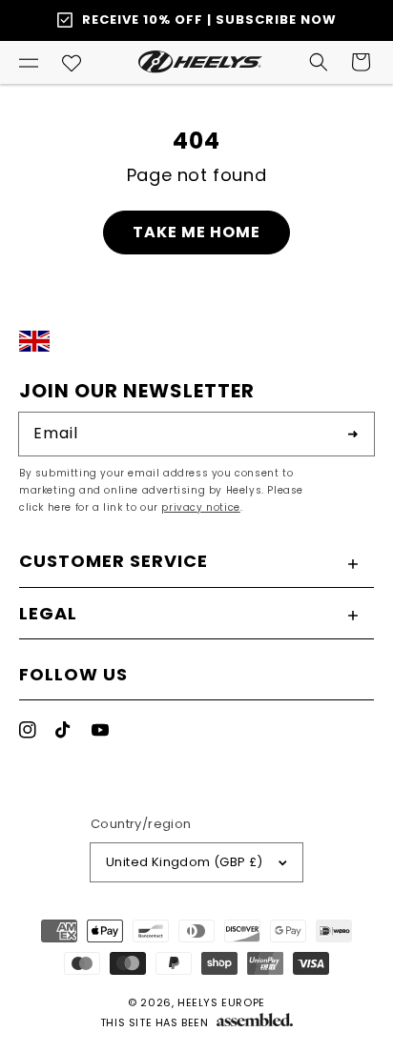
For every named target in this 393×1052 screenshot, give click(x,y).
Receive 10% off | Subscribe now (209, 19)
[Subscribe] (353, 434)
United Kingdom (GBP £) (184, 862)
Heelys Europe (221, 1002)
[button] (29, 62)
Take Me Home (196, 232)
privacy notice (200, 507)
